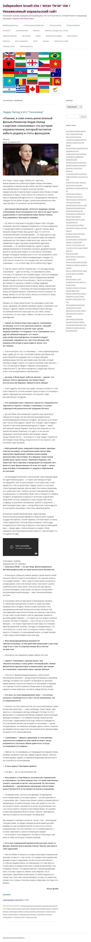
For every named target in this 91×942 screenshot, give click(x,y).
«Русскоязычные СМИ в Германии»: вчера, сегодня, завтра (76, 228)
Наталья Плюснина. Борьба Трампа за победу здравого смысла (76, 265)
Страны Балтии (55, 25)
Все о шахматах (21, 41)
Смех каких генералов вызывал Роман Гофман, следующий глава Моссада (76, 322)
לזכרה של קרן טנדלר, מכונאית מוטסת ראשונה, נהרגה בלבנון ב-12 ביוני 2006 (77, 248)
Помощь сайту (9, 46)
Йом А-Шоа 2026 (72, 254)
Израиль (36, 31)
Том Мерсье (41, 914)
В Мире (38, 36)
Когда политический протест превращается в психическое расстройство (77, 151)
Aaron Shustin (32, 917)
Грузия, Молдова (73, 25)
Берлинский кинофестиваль (40, 909)
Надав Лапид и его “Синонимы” (23, 112)
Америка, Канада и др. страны (56, 31)
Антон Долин (16, 909)
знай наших (13, 911)
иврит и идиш (23, 911)
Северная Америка (10, 36)
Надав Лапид (13, 914)
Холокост (7, 31)
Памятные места (26, 46)
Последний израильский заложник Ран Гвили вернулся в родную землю (76, 308)
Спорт (35, 41)
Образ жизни (72, 36)
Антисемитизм (22, 31)
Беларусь (6, 41)
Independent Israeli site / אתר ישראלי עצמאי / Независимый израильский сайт (36, 9)
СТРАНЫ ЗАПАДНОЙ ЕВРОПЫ (33, 25)
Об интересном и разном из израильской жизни (39, 906)
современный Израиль (27, 914)
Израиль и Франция (37, 911)
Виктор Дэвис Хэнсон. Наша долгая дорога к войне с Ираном (76, 274)
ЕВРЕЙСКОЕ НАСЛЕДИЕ (54, 36)
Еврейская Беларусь (10, 25)
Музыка (46, 41)
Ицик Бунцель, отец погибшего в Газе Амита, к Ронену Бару (76, 282)
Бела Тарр (26, 909)
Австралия (26, 36)
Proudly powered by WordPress (13, 938)
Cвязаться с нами (61, 41)
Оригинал (7, 894)
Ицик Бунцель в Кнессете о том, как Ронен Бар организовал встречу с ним (76, 202)
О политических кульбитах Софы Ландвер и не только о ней (77, 177)
